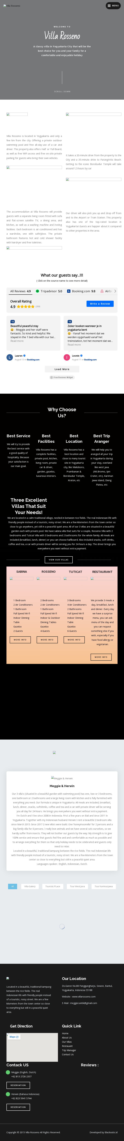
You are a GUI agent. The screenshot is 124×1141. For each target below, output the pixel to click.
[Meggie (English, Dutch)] (8, 1072)
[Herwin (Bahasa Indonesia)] (8, 1094)
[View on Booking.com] (9, 357)
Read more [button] (17, 341)
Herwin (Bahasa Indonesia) (25, 1094)
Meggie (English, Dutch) (23, 1072)
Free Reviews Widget (63, 377)
